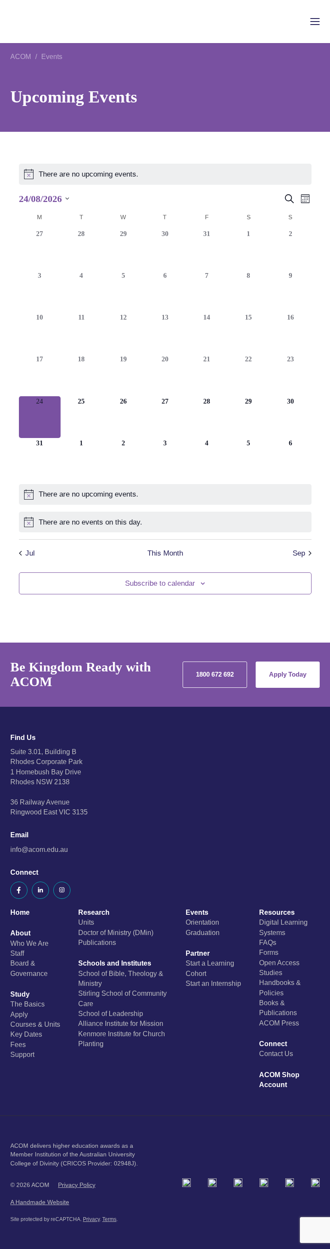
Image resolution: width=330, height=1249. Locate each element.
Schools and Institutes (114, 963)
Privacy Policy (76, 1185)
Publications (97, 942)
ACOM (20, 56)
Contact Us (276, 1053)
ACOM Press (279, 1023)
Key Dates (26, 1034)
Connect (273, 1043)
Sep (299, 553)
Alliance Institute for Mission (120, 1023)
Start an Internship (213, 983)
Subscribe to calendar (160, 583)
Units (86, 922)
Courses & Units (35, 1024)
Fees (18, 1044)
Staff (17, 953)
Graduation (203, 932)
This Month (165, 553)
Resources (277, 912)
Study (20, 994)
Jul (30, 553)
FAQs (267, 942)
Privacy (91, 1219)
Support (22, 1054)
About (20, 933)
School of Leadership (110, 1013)
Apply (19, 1014)
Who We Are (29, 943)
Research (94, 912)
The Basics (27, 1004)
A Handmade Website (39, 1202)
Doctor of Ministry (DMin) (115, 932)
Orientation (202, 922)
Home (20, 912)
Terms (109, 1219)
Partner (198, 953)
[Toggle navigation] (309, 21)
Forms (268, 952)
